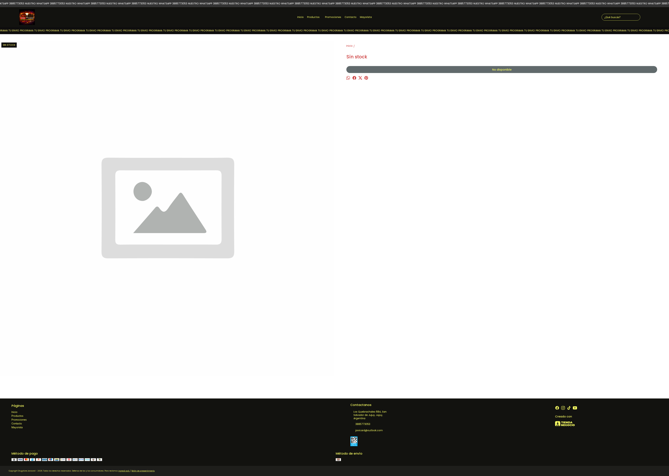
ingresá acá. (124, 471)
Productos (313, 17)
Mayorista (366, 17)
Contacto (350, 17)
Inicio (300, 17)
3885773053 (362, 424)
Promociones (333, 17)
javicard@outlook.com (369, 430)
